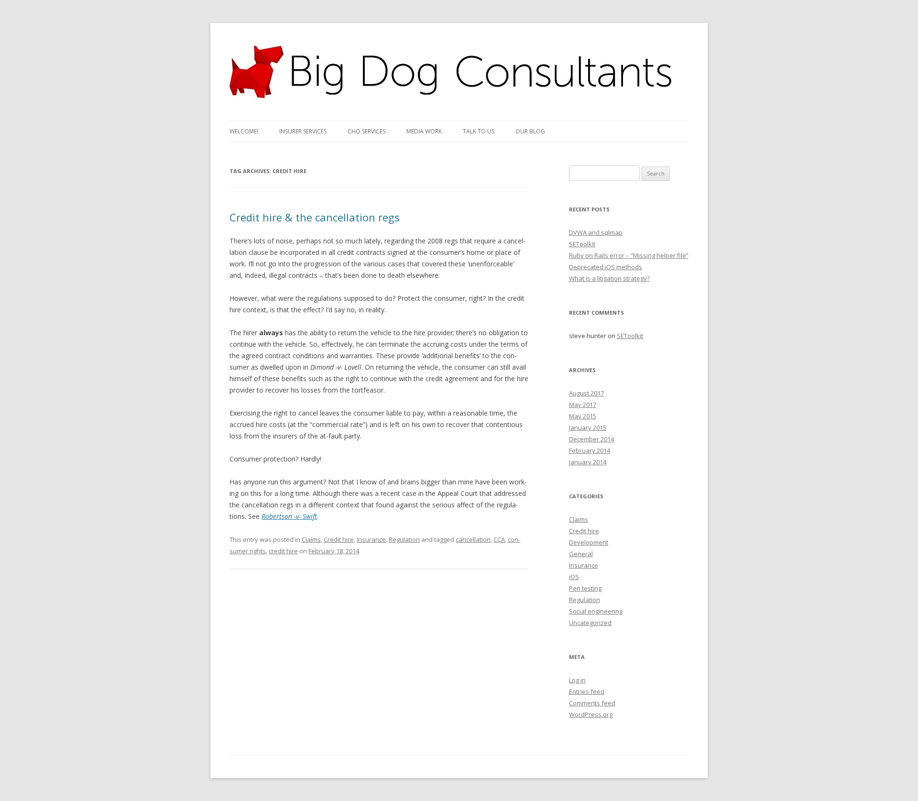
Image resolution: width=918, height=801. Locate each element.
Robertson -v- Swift (289, 516)
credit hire (283, 551)
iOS (574, 576)
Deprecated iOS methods (605, 267)
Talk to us (478, 131)
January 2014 (587, 462)
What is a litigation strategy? (609, 278)
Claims (311, 539)
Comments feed (592, 703)
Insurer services (303, 131)
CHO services (366, 131)
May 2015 (582, 416)
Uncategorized (590, 622)
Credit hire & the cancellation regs (315, 217)
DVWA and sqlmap (596, 232)
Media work (424, 131)
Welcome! (244, 131)
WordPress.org (590, 714)
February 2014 (589, 450)
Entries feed (586, 691)
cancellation (473, 539)
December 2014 (591, 439)
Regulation (404, 539)
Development (588, 542)
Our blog (530, 131)
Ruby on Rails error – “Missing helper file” (628, 255)
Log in (577, 680)
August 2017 (586, 393)
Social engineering (596, 611)
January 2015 (587, 427)
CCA (499, 539)
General (581, 553)
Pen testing (585, 588)
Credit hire (339, 539)
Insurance (371, 539)
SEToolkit (582, 244)
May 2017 (582, 404)
